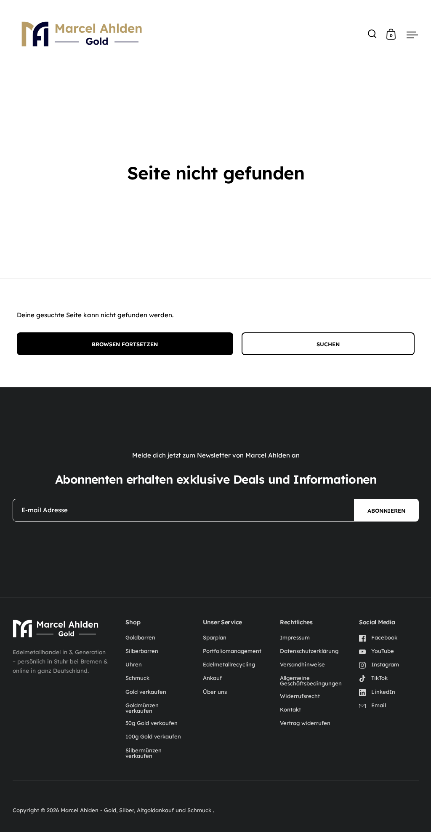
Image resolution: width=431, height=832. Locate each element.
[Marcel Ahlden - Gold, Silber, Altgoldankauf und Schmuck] (55, 628)
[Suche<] (372, 33)
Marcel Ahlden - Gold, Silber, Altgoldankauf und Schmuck (137, 810)
